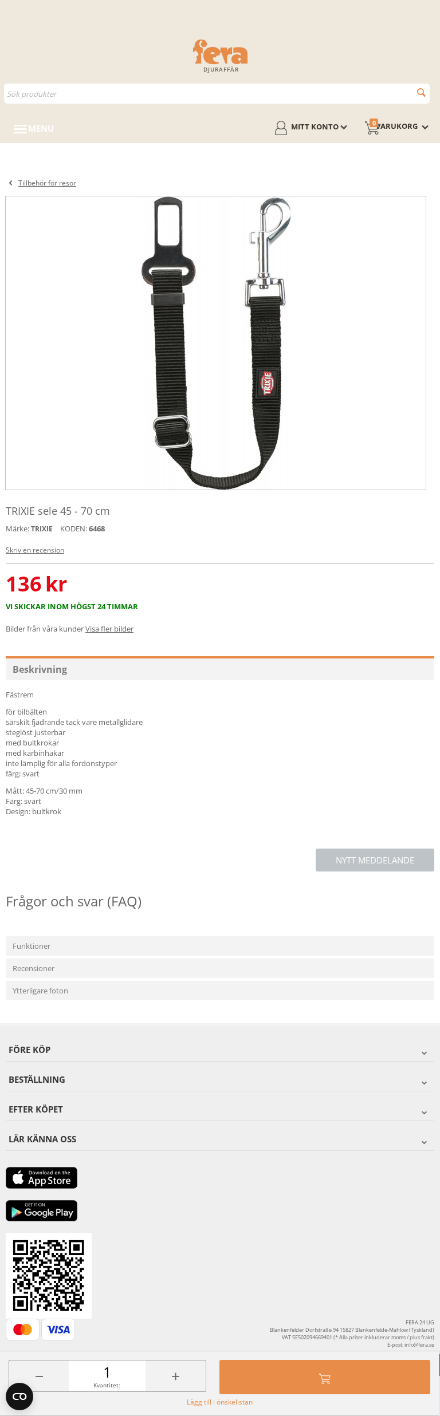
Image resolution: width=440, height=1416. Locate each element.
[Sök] (421, 92)
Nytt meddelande (375, 860)
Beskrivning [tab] (40, 669)
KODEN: (73, 528)
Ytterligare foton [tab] (40, 990)
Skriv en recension (35, 550)
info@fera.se (419, 1344)
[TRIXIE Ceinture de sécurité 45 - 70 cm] (216, 343)
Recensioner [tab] (33, 968)
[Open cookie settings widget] (19, 1396)
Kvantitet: (106, 1385)
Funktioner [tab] (31, 946)
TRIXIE (42, 529)
